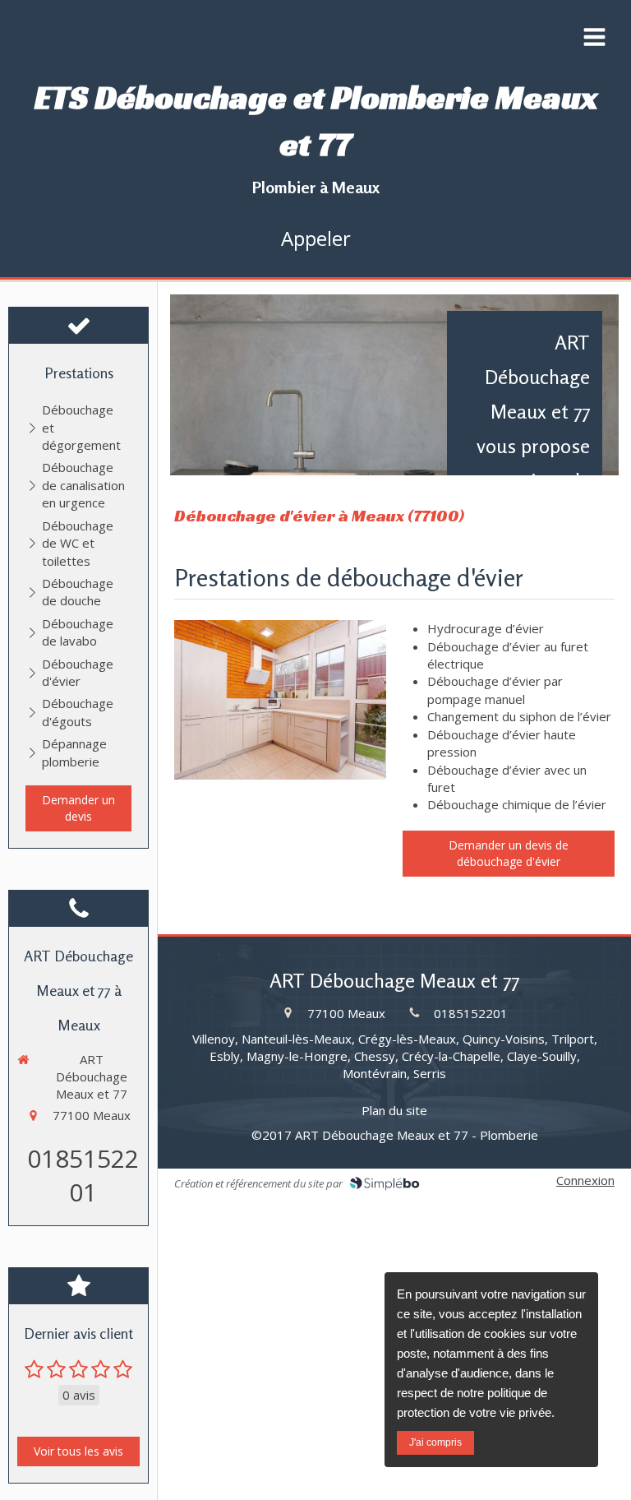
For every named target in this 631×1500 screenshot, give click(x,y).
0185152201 (83, 1175)
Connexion (585, 1180)
